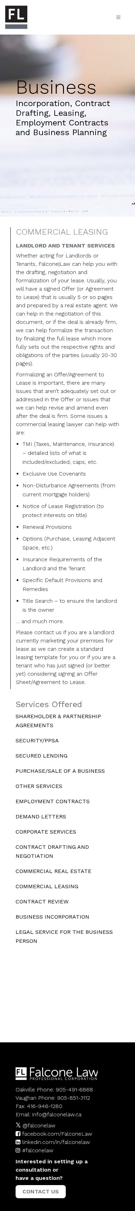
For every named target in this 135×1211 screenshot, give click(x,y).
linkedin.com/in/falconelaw (56, 1142)
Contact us (40, 1191)
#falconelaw (37, 1150)
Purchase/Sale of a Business (60, 771)
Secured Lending (42, 755)
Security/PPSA (37, 740)
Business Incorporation (52, 916)
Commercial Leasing (47, 886)
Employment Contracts (53, 801)
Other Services (39, 786)
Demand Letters (41, 816)
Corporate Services (46, 831)
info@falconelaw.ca (56, 1114)
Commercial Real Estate (53, 871)
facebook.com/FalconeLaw (57, 1133)
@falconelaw (38, 1125)
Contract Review (42, 901)
